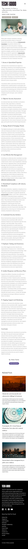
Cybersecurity (6, 17)
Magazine (4, 519)
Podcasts (4, 522)
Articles (4, 526)
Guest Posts (12, 14)
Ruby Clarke (15, 360)
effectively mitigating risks (8, 179)
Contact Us (5, 531)
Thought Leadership (7, 524)
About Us (4, 530)
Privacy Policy (5, 533)
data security (21, 53)
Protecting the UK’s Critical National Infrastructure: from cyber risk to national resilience (12, 428)
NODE (3, 535)
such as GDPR (4, 194)
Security (15, 17)
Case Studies (5, 521)
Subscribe (4, 517)
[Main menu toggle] (25, 3)
